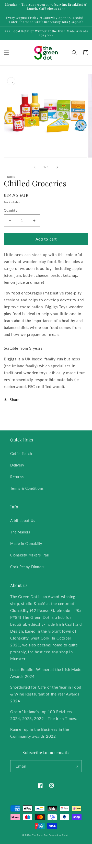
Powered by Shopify (59, 835)
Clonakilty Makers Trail (29, 555)
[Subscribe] (76, 766)
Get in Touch (21, 453)
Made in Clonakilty (26, 543)
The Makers (20, 532)
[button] (6, 52)
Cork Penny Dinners (27, 567)
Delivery (17, 465)
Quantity (10, 210)
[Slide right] (57, 167)
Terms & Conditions (27, 488)
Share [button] (14, 399)
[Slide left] (34, 167)
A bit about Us (22, 520)
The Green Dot (40, 835)
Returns (17, 477)
